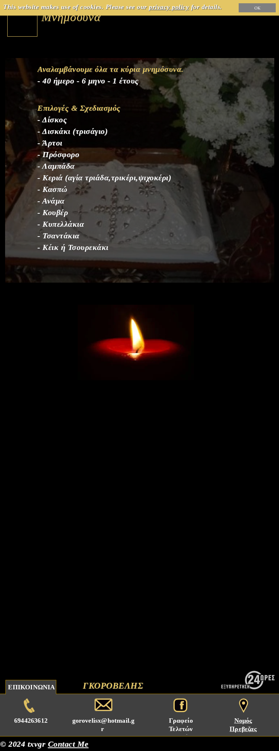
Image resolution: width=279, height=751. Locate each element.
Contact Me (68, 743)
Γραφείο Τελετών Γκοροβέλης (181, 729)
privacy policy (169, 7)
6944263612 (31, 720)
